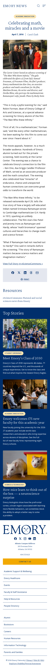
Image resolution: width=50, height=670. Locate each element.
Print (26, 279)
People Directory (11, 606)
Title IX (36, 660)
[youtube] (29, 538)
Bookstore (9, 624)
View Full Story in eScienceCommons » (23, 263)
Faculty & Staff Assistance (15, 592)
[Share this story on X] (19, 273)
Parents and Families (13, 652)
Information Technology (15, 645)
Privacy (30, 660)
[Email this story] (37, 273)
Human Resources (12, 638)
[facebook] (15, 538)
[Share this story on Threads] (31, 272)
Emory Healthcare (12, 578)
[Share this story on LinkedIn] (25, 273)
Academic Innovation (25, 16)
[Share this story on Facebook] (13, 273)
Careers (7, 631)
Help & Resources (12, 599)
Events (7, 585)
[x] (20, 538)
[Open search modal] (38, 6)
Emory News (15, 6)
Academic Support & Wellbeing (18, 571)
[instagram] (25, 538)
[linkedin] (34, 538)
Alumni (7, 617)
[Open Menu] (44, 6)
